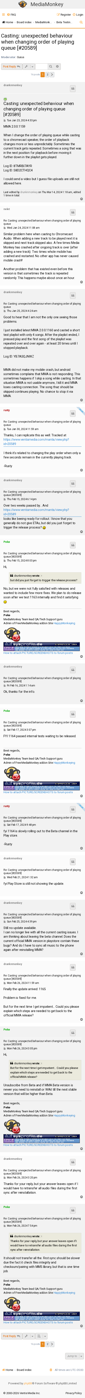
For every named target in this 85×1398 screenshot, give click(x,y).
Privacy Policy (74, 1393)
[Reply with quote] (73, 88)
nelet (6, 209)
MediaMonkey (47, 4)
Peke (6, 541)
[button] (52, 74)
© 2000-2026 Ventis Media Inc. (21, 1393)
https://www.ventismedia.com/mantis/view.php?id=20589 (36, 442)
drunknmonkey (12, 85)
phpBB (28, 1383)
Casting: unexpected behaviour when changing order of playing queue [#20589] (37, 42)
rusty (6, 410)
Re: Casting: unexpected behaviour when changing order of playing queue (42, 222)
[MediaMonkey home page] (22, 4)
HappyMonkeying (64, 623)
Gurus (20, 57)
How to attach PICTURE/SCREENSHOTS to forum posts (38, 653)
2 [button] (47, 74)
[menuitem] (11, 14)
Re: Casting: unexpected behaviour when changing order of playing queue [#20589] (42, 493)
